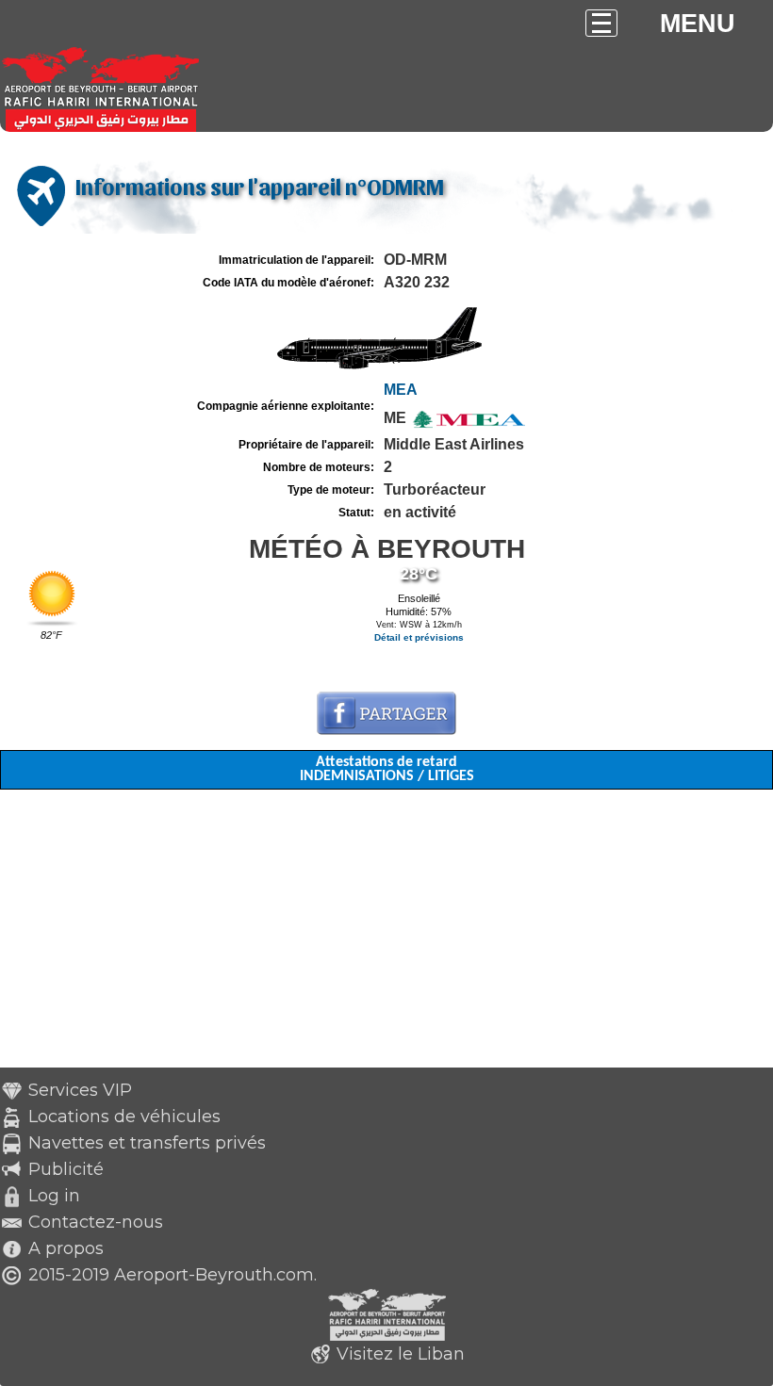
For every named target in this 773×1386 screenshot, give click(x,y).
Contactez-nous (95, 1222)
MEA (401, 390)
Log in (54, 1195)
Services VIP (80, 1090)
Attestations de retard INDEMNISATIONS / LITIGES (387, 769)
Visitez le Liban (401, 1354)
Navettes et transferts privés (147, 1143)
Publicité (66, 1169)
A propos (66, 1248)
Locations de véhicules (124, 1116)
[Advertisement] (386, 936)
